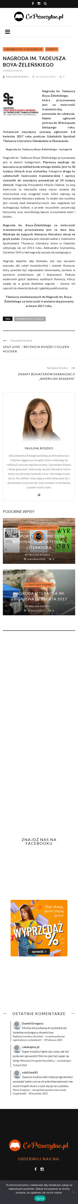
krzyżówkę (55, 1028)
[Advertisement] (34, 984)
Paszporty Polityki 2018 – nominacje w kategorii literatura (39, 542)
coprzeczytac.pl (13, 70)
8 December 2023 (38, 1093)
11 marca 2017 (36, 610)
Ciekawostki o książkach (23, 49)
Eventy (52, 49)
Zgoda (40, 1198)
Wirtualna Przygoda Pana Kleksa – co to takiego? (45, 1060)
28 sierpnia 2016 (46, 76)
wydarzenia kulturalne (29, 319)
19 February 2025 (53, 1039)
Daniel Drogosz (33, 1023)
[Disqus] (39, 685)
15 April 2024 (20, 1065)
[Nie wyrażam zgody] (73, 1192)
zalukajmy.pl (30, 1047)
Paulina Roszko (17, 76)
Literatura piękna (38, 584)
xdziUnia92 (30, 1072)
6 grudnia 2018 (36, 559)
